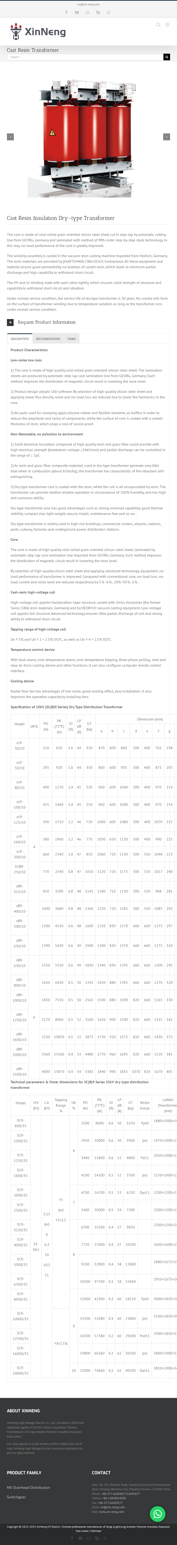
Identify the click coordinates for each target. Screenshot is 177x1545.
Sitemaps (96, 1531)
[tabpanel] (88, 863)
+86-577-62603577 (110, 1503)
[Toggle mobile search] (158, 24)
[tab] (19, 338)
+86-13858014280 (114, 1498)
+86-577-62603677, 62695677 (120, 1494)
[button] (88, 322)
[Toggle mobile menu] (167, 24)
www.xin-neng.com (111, 1512)
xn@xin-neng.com (88, 4)
